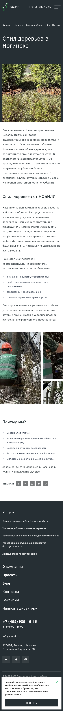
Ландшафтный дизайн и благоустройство (25, 521)
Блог (6, 583)
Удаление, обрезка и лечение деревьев (24, 528)
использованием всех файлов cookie (26, 693)
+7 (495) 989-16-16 (39, 6)
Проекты (9, 574)
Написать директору (19, 608)
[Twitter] (38, 483)
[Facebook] (18, 483)
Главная (6, 24)
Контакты (10, 591)
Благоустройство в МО (37, 24)
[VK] (25, 483)
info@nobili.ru (11, 636)
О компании (12, 566)
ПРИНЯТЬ (31, 702)
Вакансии (10, 599)
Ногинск (56, 24)
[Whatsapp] (32, 483)
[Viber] (45, 483)
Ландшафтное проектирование (19, 553)
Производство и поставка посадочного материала (30, 535)
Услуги (18, 24)
